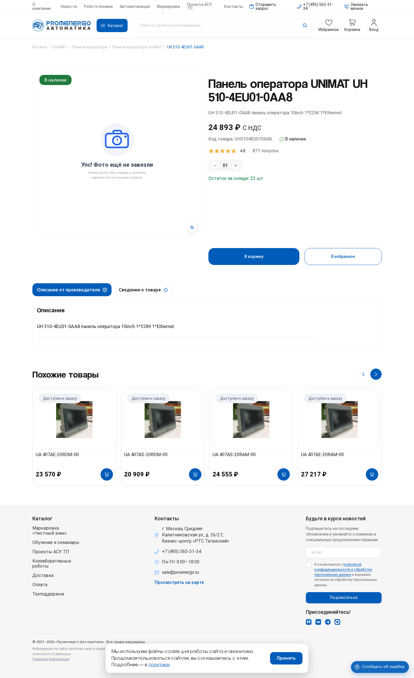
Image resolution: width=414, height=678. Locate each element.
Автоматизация (135, 6)
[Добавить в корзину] (107, 474)
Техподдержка (48, 594)
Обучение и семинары (55, 542)
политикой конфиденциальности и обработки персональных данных (343, 569)
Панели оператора (89, 47)
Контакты (233, 6)
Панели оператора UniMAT (137, 47)
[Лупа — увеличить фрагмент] (192, 227)
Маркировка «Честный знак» (49, 531)
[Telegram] (328, 622)
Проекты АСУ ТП (199, 6)
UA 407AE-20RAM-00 (322, 454)
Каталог (40, 47)
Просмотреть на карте (179, 582)
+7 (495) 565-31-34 (181, 551)
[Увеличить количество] (235, 165)
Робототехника (98, 6)
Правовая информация (51, 659)
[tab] (72, 289)
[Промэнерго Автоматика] (61, 26)
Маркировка (168, 6)
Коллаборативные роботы (51, 564)
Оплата (39, 584)
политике (158, 665)
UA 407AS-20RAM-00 (234, 454)
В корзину (253, 256)
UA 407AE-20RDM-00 (57, 454)
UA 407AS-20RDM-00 (146, 454)
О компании (41, 6)
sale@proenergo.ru (180, 572)
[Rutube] (308, 622)
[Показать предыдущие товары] (363, 374)
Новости (69, 6)
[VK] (318, 622)
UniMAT (60, 47)
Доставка (43, 575)
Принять (286, 658)
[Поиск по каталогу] (223, 25)
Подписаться (343, 598)
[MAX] (337, 622)
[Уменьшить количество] (214, 165)
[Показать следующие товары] (376, 374)
